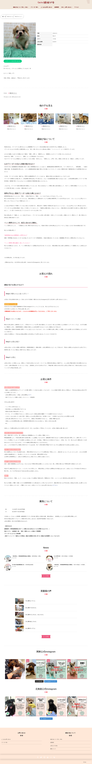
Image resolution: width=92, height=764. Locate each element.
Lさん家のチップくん (30, 628)
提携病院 (52, 742)
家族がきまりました (28, 129)
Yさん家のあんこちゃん (30, 621)
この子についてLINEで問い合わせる (12, 61)
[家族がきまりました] (29, 118)
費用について (53, 748)
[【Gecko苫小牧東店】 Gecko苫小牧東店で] (36, 706)
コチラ (29, 395)
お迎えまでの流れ (54, 745)
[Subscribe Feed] (54, 757)
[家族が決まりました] (11, 118)
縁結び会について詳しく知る (56, 739)
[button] (88, 2)
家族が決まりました (11, 129)
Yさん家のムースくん (30, 600)
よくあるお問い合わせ (6, 739)
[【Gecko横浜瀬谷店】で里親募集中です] (15, 669)
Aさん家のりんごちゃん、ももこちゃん (34, 614)
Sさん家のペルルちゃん (30, 607)
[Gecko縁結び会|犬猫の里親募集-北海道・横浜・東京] (46, 2)
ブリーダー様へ (4, 742)
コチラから (55, 485)
